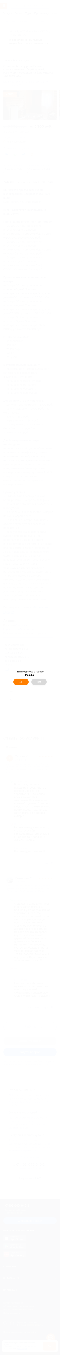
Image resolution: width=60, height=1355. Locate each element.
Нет (39, 682)
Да (21, 682)
